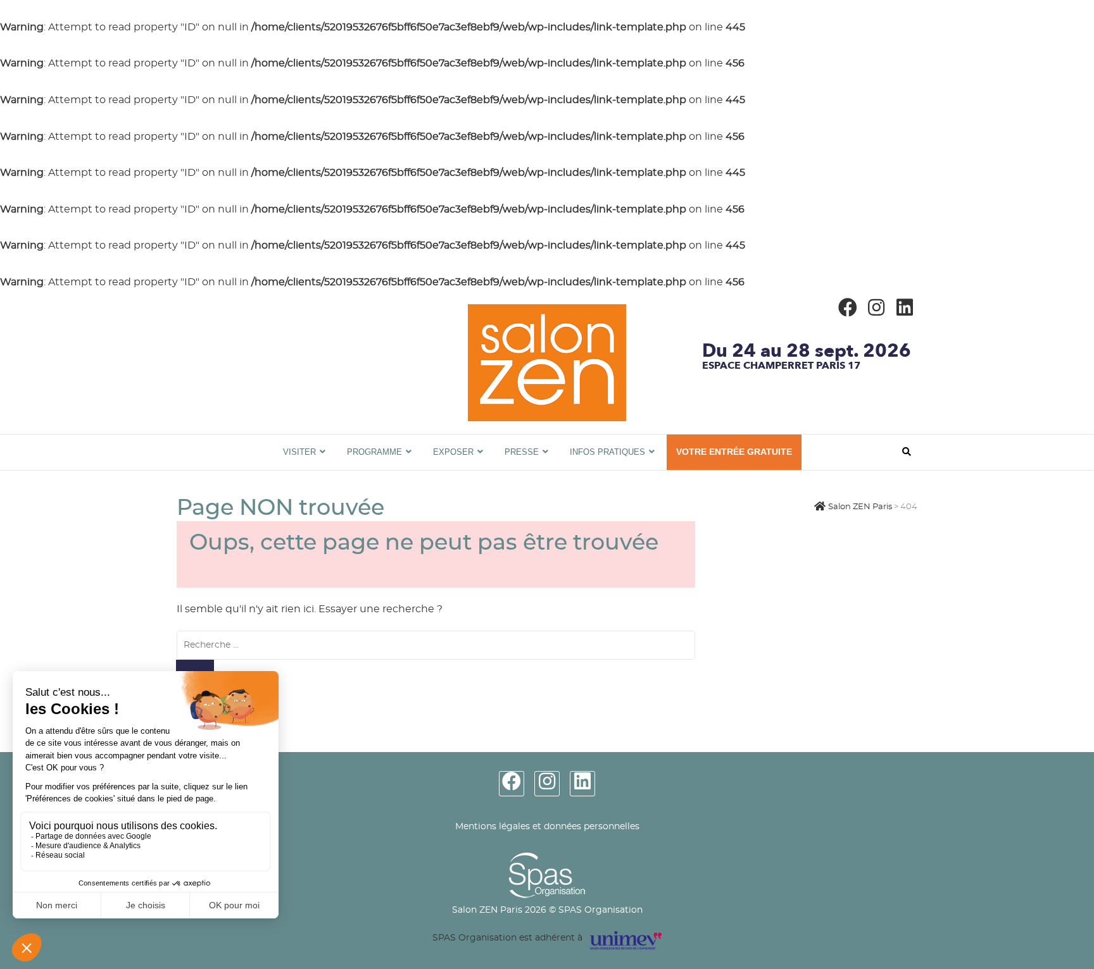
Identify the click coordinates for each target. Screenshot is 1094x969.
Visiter (299, 452)
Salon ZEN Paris (222, 441)
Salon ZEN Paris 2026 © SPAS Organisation (547, 910)
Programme (374, 452)
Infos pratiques (607, 452)
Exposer (453, 452)
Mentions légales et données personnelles (547, 826)
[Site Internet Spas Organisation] (547, 859)
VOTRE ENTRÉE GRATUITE (734, 452)
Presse (522, 452)
